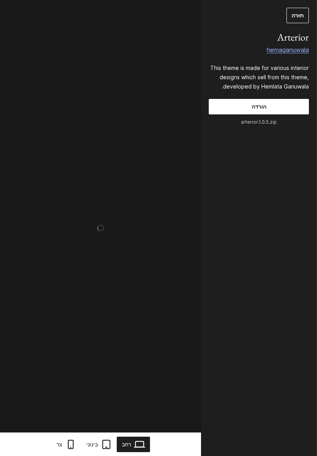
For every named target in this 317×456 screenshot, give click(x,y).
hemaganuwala (288, 50)
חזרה (297, 15)
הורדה (259, 106)
